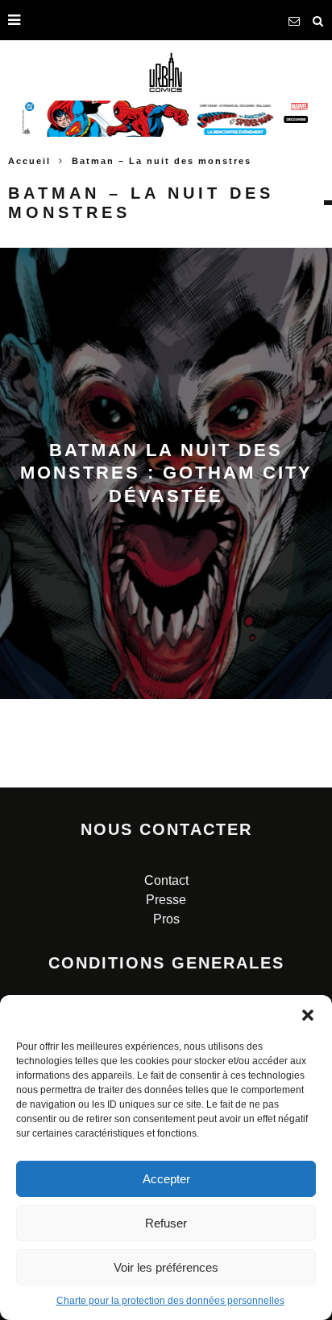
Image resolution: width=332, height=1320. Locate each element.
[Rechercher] (318, 20)
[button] (308, 1015)
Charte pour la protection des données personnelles (170, 1300)
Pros (166, 919)
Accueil (29, 161)
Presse (166, 900)
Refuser (166, 1223)
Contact (166, 880)
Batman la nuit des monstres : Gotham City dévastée (166, 473)
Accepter (166, 1179)
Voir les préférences (166, 1267)
